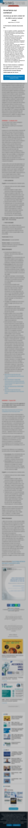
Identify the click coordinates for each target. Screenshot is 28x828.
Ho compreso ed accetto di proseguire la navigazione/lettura (14, 77)
